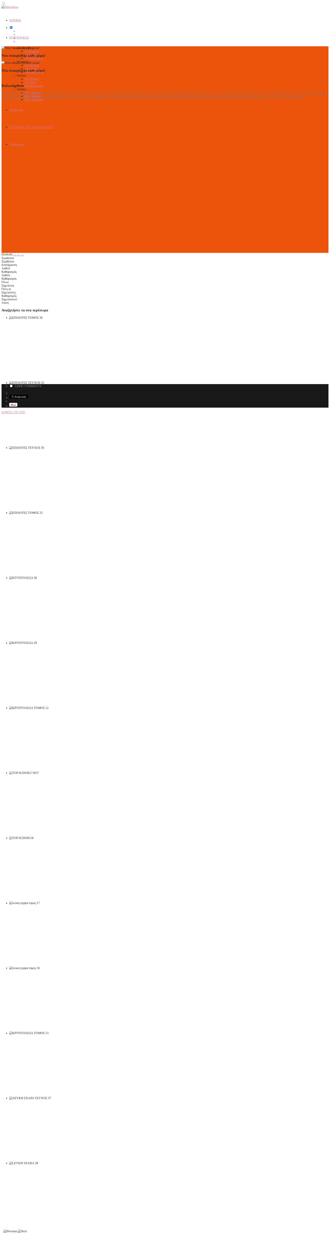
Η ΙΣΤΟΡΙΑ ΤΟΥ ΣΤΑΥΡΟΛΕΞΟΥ (31, 127)
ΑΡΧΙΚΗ (15, 20)
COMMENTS (28, 386)
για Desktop (31, 51)
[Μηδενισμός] (22, 255)
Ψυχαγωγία (16, 110)
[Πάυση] (18, 255)
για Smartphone (33, 58)
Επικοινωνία (16, 144)
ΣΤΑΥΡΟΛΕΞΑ (19, 37)
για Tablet (30, 82)
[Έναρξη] (14, 255)
